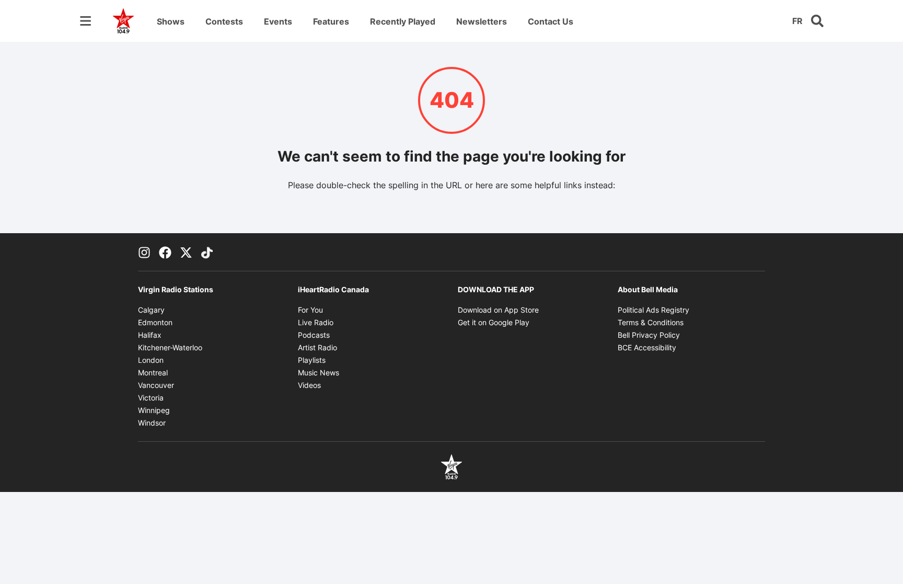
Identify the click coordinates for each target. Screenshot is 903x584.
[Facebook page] (165, 252)
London (151, 360)
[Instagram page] (144, 252)
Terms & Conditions (651, 322)
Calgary (151, 309)
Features (331, 21)
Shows (170, 21)
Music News (318, 372)
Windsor (152, 422)
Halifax (149, 334)
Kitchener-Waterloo (170, 347)
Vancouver (156, 385)
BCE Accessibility (647, 347)
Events (278, 21)
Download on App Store (498, 309)
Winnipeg (154, 410)
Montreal (153, 372)
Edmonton (155, 322)
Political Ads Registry (653, 309)
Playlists (312, 360)
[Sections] (85, 20)
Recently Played (402, 21)
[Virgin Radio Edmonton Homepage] (123, 20)
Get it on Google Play (493, 322)
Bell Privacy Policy (649, 334)
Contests (224, 21)
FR (797, 21)
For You (310, 309)
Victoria (151, 397)
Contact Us (550, 21)
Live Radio (315, 322)
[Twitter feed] (186, 252)
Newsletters (481, 21)
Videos (309, 385)
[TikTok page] (207, 252)
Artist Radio (317, 347)
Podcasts (314, 334)
